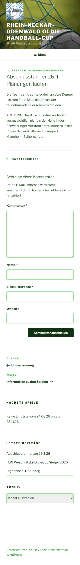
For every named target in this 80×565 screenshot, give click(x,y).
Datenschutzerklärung (21, 550)
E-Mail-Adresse (19, 287)
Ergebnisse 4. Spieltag (23, 471)
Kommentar (16, 206)
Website (12, 309)
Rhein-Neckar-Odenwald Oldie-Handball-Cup (34, 31)
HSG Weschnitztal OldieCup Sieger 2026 (37, 462)
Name (12, 265)
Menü (42, 54)
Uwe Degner (53, 70)
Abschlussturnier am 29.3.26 (28, 454)
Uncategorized (25, 159)
